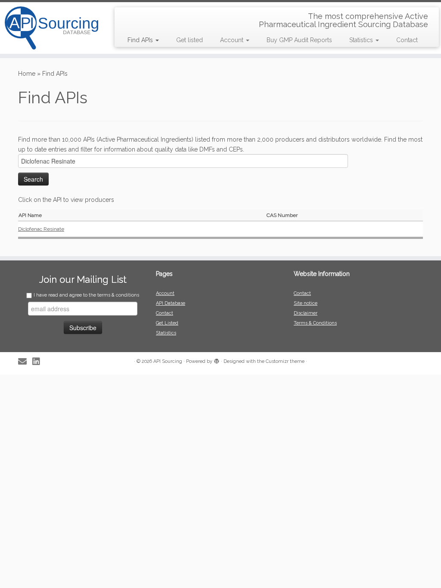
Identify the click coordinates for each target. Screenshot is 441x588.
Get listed (189, 40)
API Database (170, 303)
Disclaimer (305, 313)
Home (26, 73)
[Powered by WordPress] (217, 360)
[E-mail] (25, 361)
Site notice (305, 303)
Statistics (362, 40)
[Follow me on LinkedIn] (39, 361)
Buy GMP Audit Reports (299, 40)
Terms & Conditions (315, 323)
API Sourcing (167, 361)
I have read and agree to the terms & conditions (86, 295)
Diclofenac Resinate (41, 229)
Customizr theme (285, 361)
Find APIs (141, 40)
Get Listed (167, 323)
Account (232, 40)
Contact (407, 40)
